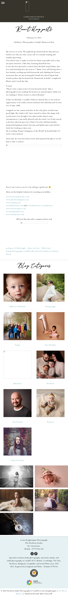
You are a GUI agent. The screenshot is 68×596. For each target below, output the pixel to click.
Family (17, 345)
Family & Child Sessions (51, 500)
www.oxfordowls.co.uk (15, 214)
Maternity (17, 383)
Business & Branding (16, 524)
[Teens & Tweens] (17, 441)
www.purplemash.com (15, 211)
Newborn (50, 383)
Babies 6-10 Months (17, 306)
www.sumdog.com (13, 202)
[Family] (17, 326)
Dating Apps (50, 306)
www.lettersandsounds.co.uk (17, 196)
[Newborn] (50, 365)
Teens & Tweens (17, 460)
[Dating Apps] (50, 288)
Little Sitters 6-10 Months (16, 500)
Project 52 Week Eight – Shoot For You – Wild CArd (29, 248)
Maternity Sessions (16, 477)
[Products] (50, 403)
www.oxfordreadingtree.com (17, 199)
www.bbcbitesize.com (14, 205)
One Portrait (17, 422)
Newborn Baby (51, 477)
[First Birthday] (50, 326)
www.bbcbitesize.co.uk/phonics (40, 205)
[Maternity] (17, 365)
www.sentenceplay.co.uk (16, 208)
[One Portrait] (17, 403)
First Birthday (50, 345)
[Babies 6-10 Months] (17, 288)
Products (50, 422)
